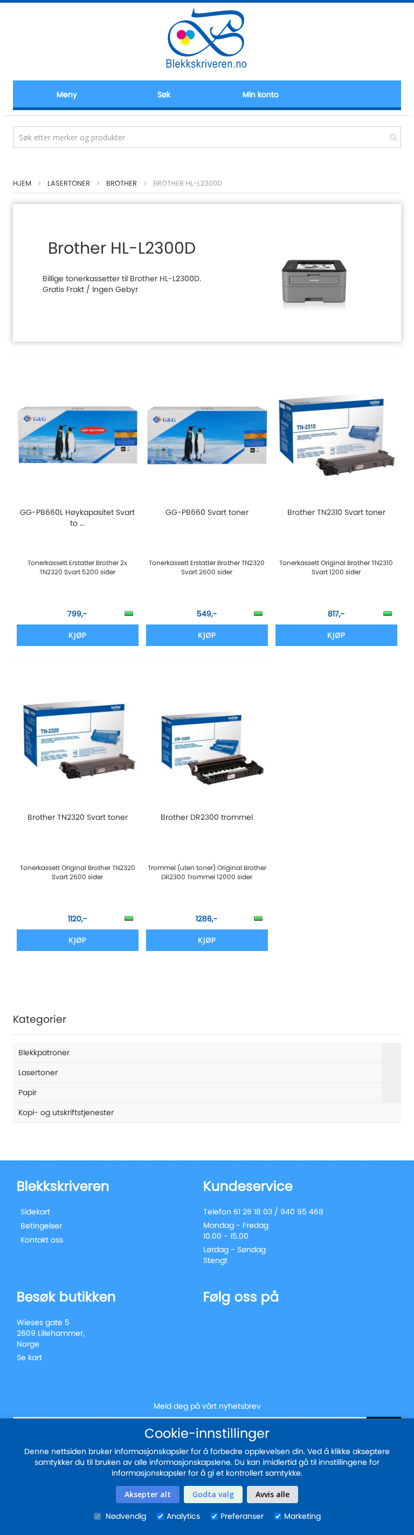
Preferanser (242, 1516)
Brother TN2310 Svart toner (336, 512)
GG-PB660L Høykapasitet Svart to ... (77, 517)
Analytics (183, 1516)
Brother (121, 183)
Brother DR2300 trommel (207, 817)
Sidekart (35, 1211)
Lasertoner (68, 183)
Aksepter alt (148, 1494)
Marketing (302, 1516)
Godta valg (213, 1494)
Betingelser (41, 1225)
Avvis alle (272, 1494)
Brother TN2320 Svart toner (77, 817)
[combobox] (207, 137)
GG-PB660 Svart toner (207, 512)
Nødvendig (125, 1516)
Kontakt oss (41, 1239)
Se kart (29, 1357)
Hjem (22, 183)
